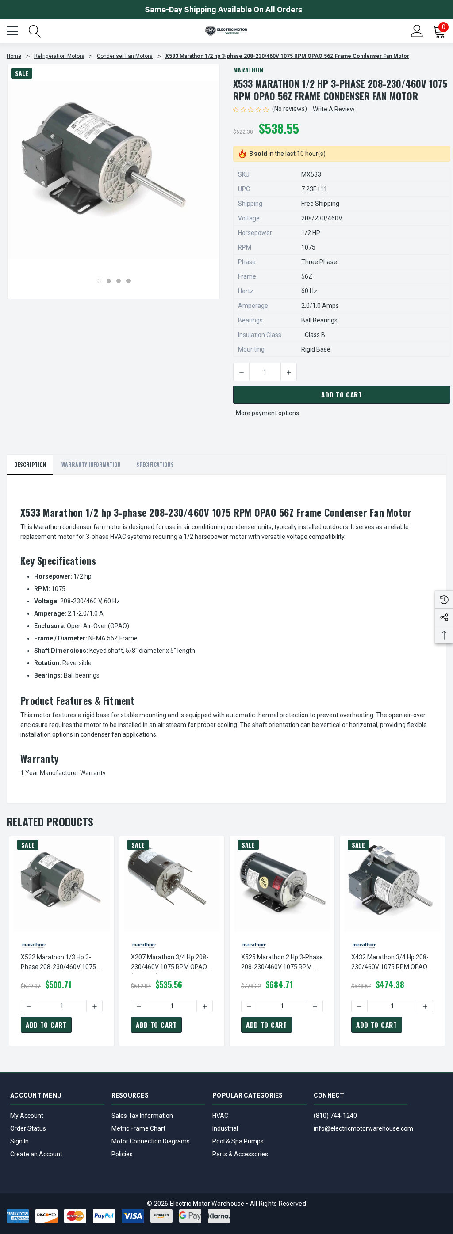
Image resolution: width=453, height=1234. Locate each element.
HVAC (220, 1115)
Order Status (28, 1128)
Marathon (248, 69)
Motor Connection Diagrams (150, 1141)
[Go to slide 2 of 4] (109, 281)
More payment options (267, 412)
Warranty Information (91, 464)
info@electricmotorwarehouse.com (363, 1128)
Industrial (225, 1128)
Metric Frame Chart (138, 1128)
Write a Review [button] (334, 109)
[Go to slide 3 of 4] (118, 281)
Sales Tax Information (142, 1115)
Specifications (155, 464)
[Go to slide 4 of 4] (128, 281)
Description (30, 464)
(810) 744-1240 (335, 1115)
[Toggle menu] (13, 30)
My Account (26, 1115)
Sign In (19, 1141)
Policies (122, 1154)
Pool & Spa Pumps (238, 1141)
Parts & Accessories (240, 1154)
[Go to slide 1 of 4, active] (99, 281)
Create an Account (36, 1154)
